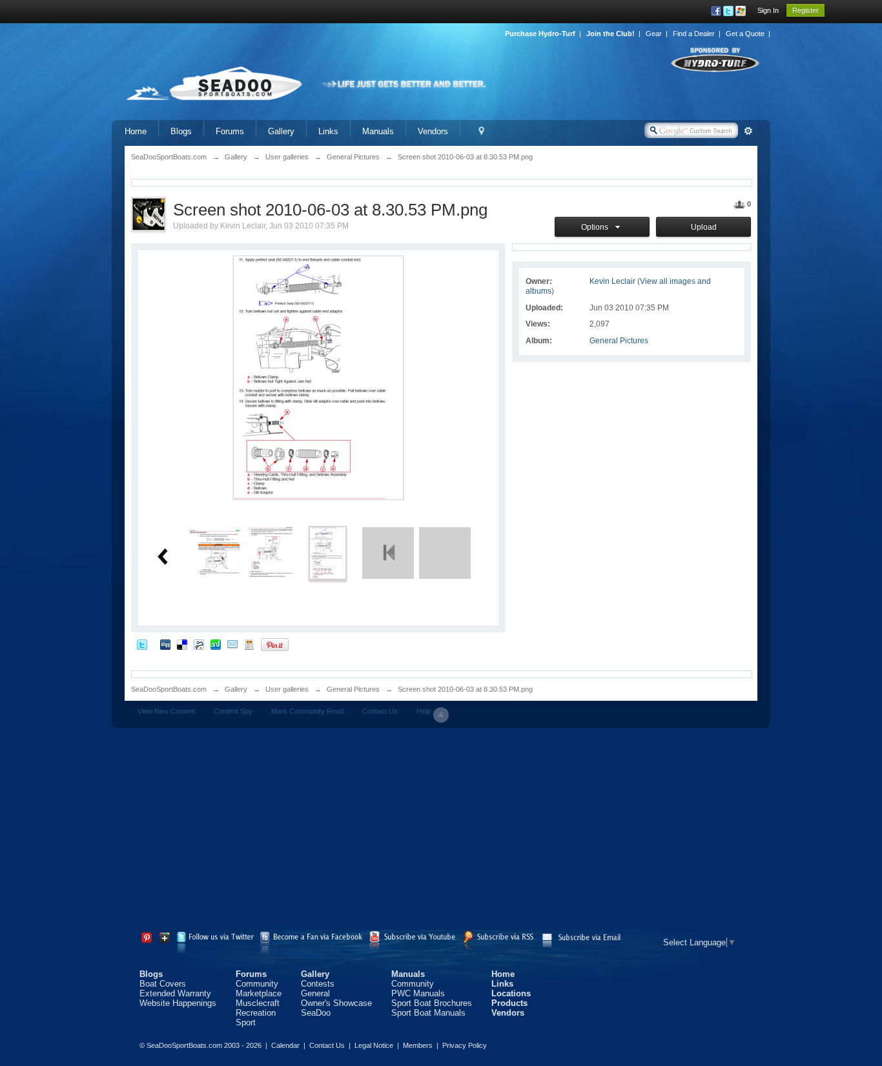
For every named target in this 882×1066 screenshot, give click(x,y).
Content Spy (233, 711)
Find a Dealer (694, 33)
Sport (246, 1022)
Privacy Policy (464, 1045)
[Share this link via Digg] (165, 644)
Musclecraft (258, 1003)
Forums (230, 131)
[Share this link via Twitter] (142, 644)
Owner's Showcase (336, 1003)
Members (418, 1045)
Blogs (181, 131)
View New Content (166, 711)
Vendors (433, 131)
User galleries (287, 689)
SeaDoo (316, 1013)
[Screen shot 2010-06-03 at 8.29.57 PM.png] (270, 552)
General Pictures (619, 340)
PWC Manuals (418, 993)
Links (328, 131)
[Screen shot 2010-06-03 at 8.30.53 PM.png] (328, 552)
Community (257, 984)
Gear (654, 33)
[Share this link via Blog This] (249, 644)
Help (423, 711)
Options (596, 227)
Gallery (281, 131)
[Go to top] (441, 715)
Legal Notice (373, 1045)
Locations (511, 993)
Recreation (256, 1013)
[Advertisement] (441, 831)
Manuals (378, 131)
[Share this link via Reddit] (199, 644)
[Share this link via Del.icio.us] (182, 644)
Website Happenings (177, 1003)
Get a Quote (745, 33)
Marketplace (259, 993)
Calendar (285, 1045)
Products (509, 1003)
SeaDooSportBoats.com (169, 689)
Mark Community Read (307, 711)
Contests (317, 984)
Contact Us (380, 711)
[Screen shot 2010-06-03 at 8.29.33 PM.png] (215, 552)
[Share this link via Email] (232, 644)
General (315, 993)
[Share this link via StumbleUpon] (215, 644)
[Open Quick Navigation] (481, 131)
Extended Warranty (175, 993)
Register (805, 10)
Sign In (768, 10)
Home (136, 131)
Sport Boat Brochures (431, 1003)
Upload (704, 227)
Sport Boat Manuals (428, 1013)
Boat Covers (162, 984)
